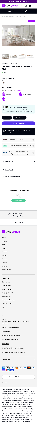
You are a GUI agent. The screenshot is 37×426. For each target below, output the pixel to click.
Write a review (18, 200)
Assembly (5, 241)
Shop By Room (6, 285)
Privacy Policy (6, 270)
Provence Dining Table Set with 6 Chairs (15, 16)
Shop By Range (6, 289)
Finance (4, 252)
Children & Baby (7, 303)
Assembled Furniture (8, 300)
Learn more (26, 1)
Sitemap (4, 266)
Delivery (4, 255)
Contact (4, 262)
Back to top (18, 222)
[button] (30, 6)
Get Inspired (6, 282)
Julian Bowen (5, 64)
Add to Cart (19, 117)
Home (3, 16)
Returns (4, 259)
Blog (3, 244)
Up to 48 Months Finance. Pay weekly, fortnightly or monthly (18, 153)
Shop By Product (7, 293)
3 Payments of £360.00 (16, 139)
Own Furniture (9, 383)
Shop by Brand (6, 296)
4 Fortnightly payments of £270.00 (20, 145)
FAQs (3, 248)
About (4, 237)
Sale (3, 307)
